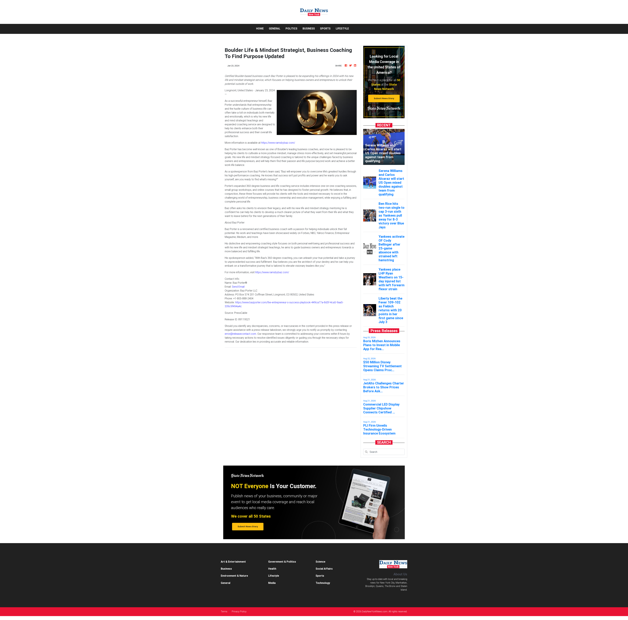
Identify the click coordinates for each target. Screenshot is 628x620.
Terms (224, 611)
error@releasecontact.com (240, 333)
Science (320, 561)
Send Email (238, 286)
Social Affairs (324, 568)
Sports (325, 28)
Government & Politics (282, 561)
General (274, 28)
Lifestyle (342, 28)
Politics (291, 28)
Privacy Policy (239, 611)
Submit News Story (384, 98)
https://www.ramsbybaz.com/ (278, 142)
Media (272, 583)
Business (309, 28)
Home (261, 28)
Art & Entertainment (233, 561)
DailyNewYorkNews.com (374, 611)
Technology (323, 583)
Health (272, 568)
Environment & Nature (234, 575)
